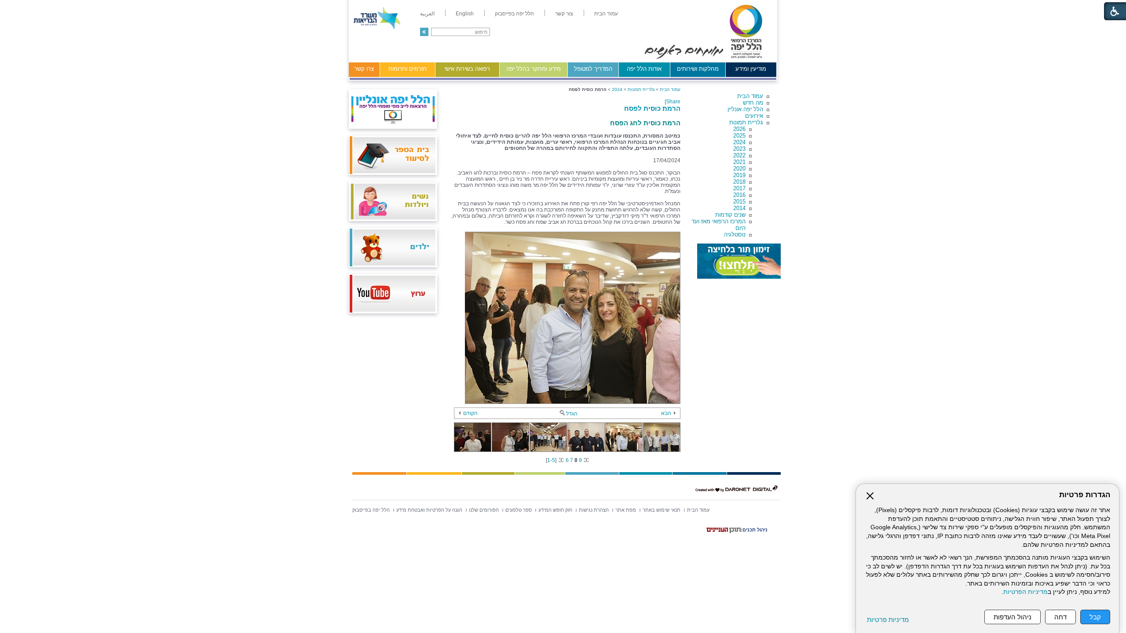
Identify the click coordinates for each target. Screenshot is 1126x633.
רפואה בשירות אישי (467, 68)
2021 (739, 162)
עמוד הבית (750, 96)
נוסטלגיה (735, 234)
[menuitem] (606, 14)
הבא (666, 413)
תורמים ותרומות (407, 68)
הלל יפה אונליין (745, 109)
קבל (1095, 617)
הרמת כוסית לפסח (652, 108)
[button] (424, 32)
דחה (1060, 617)
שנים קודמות (730, 214)
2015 (739, 201)
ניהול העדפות (1012, 617)
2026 (739, 129)
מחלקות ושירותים (698, 68)
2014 (739, 208)
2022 (739, 155)
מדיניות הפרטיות (1025, 592)
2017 (739, 188)
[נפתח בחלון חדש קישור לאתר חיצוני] (739, 261)
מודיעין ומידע (750, 68)
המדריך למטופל (593, 68)
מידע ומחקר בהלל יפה (533, 68)
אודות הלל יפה (644, 68)
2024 (739, 142)
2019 (739, 175)
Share (673, 101)
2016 (739, 195)
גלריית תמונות (746, 122)
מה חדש (753, 102)
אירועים (754, 116)
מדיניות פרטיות (888, 619)
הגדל (572, 414)
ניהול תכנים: (754, 529)
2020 (739, 168)
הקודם (470, 413)
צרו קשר (364, 68)
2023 (739, 149)
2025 (739, 135)
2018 (739, 181)
